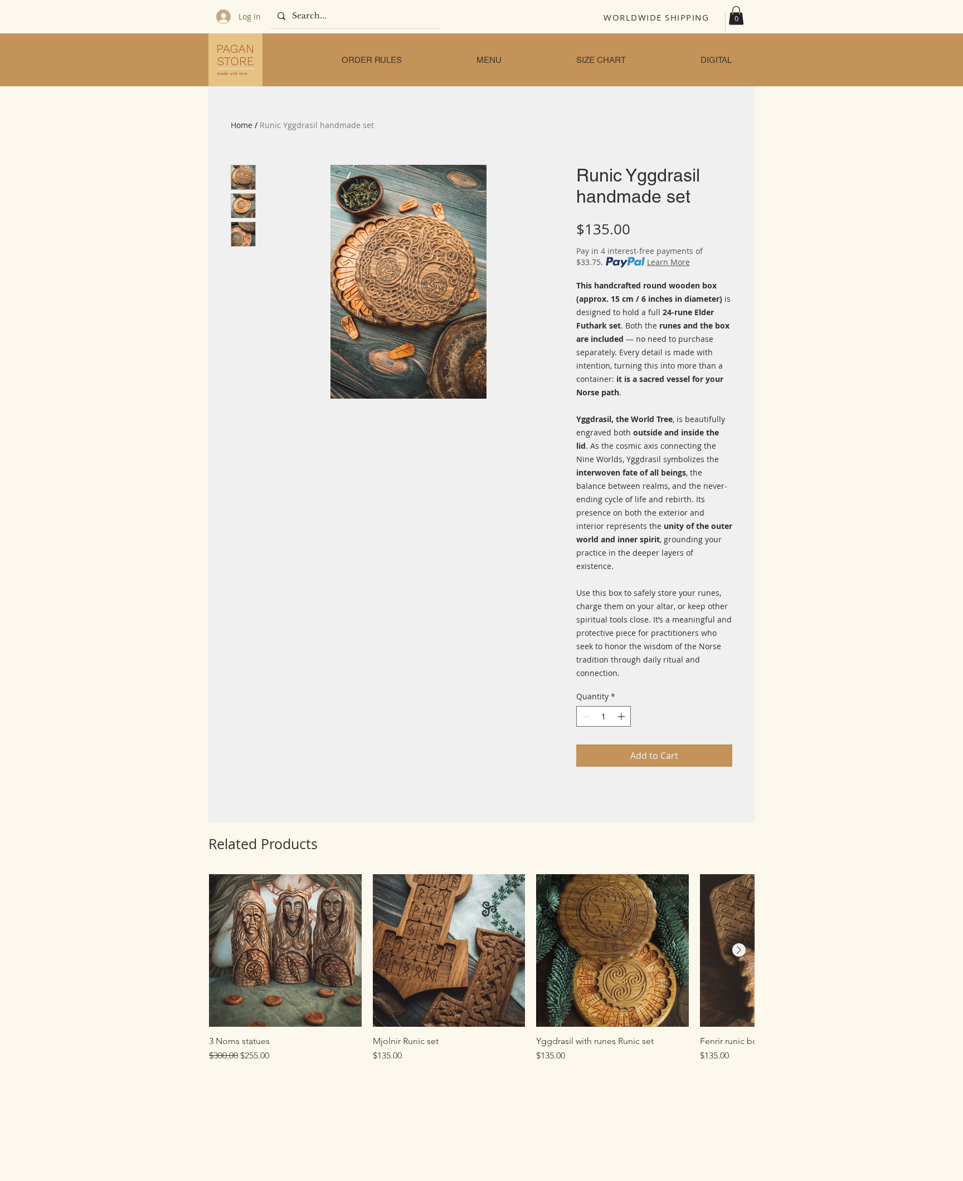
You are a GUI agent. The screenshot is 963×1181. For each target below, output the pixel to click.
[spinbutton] (603, 716)
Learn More (668, 262)
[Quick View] (285, 950)
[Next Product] (739, 950)
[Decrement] (585, 716)
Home (241, 125)
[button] (736, 15)
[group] (481, 974)
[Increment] (622, 716)
